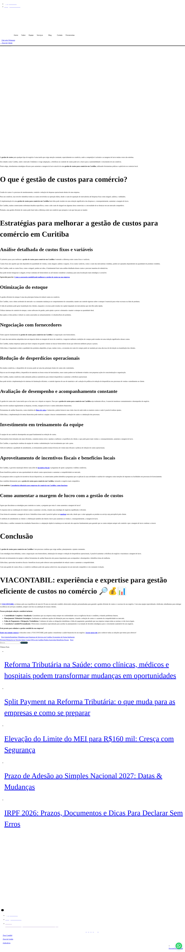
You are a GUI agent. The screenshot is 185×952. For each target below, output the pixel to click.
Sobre (23, 35)
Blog (49, 35)
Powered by (176, 948)
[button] (179, 946)
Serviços (40, 35)
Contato (59, 35)
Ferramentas (70, 35)
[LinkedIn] (179, 11)
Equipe (31, 35)
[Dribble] (181, 11)
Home (16, 35)
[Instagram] (174, 11)
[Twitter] (176, 11)
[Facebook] (172, 11)
